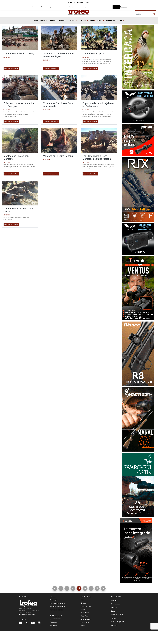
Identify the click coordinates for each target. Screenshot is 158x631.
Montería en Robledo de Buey (18, 53)
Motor (83, 625)
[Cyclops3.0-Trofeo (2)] (136, 550)
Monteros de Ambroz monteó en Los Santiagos (58, 55)
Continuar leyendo (10, 68)
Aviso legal (53, 600)
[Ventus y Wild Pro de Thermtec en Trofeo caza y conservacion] (138, 288)
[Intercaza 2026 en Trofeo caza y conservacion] (138, 57)
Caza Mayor (85, 613)
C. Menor (82, 21)
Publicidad (53, 622)
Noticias (43, 21)
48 (98, 589)
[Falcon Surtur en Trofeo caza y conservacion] (138, 238)
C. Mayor (71, 21)
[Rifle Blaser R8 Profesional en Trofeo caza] (138, 353)
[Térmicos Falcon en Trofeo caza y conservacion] (138, 106)
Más (120, 21)
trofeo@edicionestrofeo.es (27, 614)
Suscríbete (110, 21)
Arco (92, 21)
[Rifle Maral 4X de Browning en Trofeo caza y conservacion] (138, 419)
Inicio (36, 21)
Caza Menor (85, 616)
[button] (56, 20)
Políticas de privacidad (57, 606)
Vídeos (113, 618)
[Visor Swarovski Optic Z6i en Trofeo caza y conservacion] (138, 484)
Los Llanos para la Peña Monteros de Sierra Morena (96, 157)
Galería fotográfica (117, 622)
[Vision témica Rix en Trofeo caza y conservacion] (138, 189)
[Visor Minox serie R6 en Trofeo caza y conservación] (138, 140)
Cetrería (114, 607)
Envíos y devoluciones (57, 603)
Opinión (114, 600)
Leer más (123, 7)
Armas (61, 21)
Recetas (114, 625)
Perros (52, 21)
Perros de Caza (86, 606)
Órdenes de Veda (117, 614)
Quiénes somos (55, 619)
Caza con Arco (86, 619)
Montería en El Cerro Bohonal (58, 156)
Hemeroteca (115, 604)
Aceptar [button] (116, 7)
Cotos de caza (85, 622)
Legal (113, 611)
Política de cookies (56, 610)
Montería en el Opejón (93, 53)
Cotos (99, 21)
